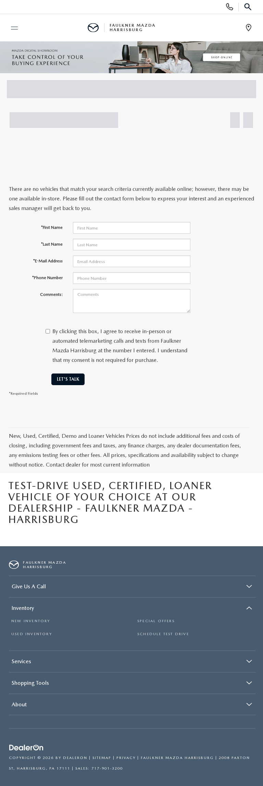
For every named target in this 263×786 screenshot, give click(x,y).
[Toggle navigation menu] (11, 28)
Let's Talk (68, 379)
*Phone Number (47, 277)
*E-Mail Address (48, 261)
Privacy (126, 758)
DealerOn (75, 758)
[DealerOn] (26, 748)
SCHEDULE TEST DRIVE (163, 634)
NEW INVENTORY (30, 621)
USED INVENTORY (31, 634)
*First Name (52, 227)
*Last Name (52, 244)
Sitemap (101, 758)
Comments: (51, 294)
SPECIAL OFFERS (156, 621)
